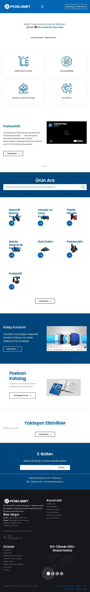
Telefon (10, 536)
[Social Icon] (57, 573)
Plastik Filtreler (72, 211)
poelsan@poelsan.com (17, 518)
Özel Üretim (45, 242)
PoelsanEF (15, 273)
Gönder (61, 467)
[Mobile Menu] (42, 6)
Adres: (5, 520)
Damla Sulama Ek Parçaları (16, 245)
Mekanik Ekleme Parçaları (15, 213)
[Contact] (5, 537)
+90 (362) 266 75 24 (14, 538)
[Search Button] (83, 187)
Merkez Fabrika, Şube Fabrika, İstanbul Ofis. (18, 531)
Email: (5, 518)
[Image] (11, 223)
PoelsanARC (75, 242)
